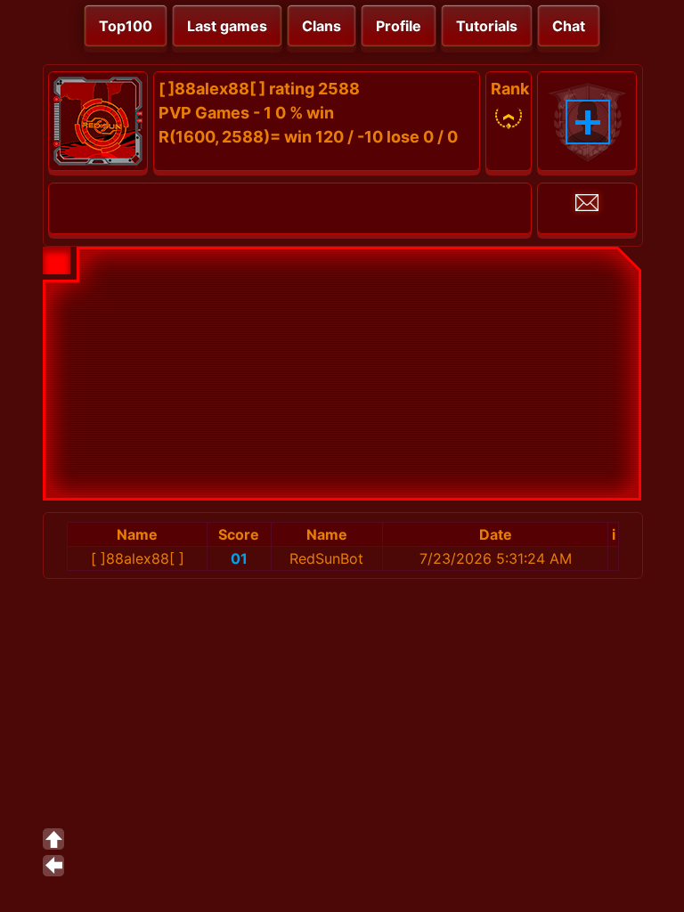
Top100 (125, 26)
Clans (321, 26)
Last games (227, 26)
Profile (398, 26)
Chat (568, 26)
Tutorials (486, 26)
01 (239, 558)
